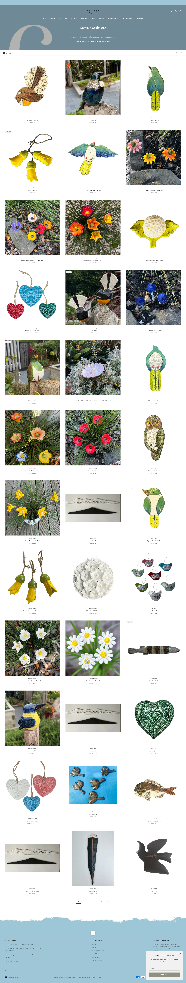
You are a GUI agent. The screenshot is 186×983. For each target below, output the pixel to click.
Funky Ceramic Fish (154, 681)
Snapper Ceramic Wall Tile (154, 821)
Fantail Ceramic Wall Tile (32, 120)
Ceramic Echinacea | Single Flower (154, 190)
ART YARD (74, 19)
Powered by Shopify (72, 977)
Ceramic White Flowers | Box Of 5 (32, 681)
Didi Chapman (93, 398)
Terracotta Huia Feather (93, 891)
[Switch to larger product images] (4, 52)
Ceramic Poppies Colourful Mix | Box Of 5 (32, 260)
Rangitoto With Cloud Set (32, 891)
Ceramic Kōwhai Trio (32, 190)
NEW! (44, 19)
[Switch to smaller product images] (7, 52)
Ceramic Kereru (32, 401)
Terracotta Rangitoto (93, 751)
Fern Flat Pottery (93, 538)
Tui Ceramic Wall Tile (153, 120)
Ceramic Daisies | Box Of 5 (93, 681)
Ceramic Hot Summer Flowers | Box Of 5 (93, 260)
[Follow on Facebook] (6, 970)
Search (94, 944)
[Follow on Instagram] (11, 970)
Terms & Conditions (97, 960)
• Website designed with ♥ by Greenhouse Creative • (89, 977)
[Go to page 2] (107, 901)
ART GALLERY (63, 19)
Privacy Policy (96, 957)
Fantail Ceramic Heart (32, 821)
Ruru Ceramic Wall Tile (154, 471)
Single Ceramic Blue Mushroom (154, 331)
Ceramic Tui (93, 120)
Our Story (94, 947)
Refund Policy (95, 954)
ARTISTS (52, 19)
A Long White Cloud (93, 541)
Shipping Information (98, 951)
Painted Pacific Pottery (32, 328)
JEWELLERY (84, 19)
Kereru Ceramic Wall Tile (154, 401)
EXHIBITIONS (139, 19)
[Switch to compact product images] (10, 52)
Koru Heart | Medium (154, 751)
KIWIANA (101, 19)
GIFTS (93, 19)
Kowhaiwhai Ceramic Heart (32, 331)
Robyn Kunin (153, 608)
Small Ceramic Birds (154, 611)
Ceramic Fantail (93, 331)
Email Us (31, 955)
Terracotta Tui (153, 891)
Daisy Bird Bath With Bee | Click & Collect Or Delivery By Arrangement (93, 401)
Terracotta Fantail (93, 814)
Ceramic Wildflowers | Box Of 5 (32, 471)
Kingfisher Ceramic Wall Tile (154, 541)
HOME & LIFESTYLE (113, 19)
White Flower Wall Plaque (93, 611)
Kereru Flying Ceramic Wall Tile (93, 190)
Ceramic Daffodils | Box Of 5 (32, 541)
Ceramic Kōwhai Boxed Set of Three (32, 611)
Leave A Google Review (11, 961)
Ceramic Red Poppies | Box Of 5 (93, 471)
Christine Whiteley (93, 118)
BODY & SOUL (127, 19)
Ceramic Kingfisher (32, 751)
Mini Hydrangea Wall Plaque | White (153, 260)
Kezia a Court (32, 118)
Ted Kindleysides (153, 678)
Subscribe (164, 975)
